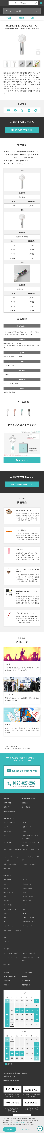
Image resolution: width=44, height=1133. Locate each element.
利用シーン (7, 875)
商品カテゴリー (9, 818)
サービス (6, 949)
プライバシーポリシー (20, 1123)
